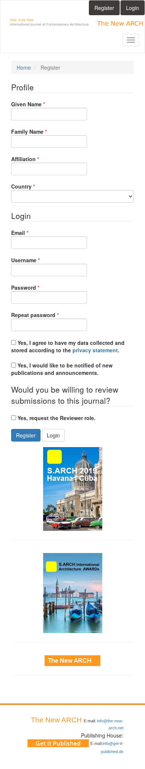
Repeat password (46, 315)
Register (104, 7)
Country (34, 186)
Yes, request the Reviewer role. (56, 418)
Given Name (39, 104)
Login (132, 7)
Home (24, 67)
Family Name (40, 131)
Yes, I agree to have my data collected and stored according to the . (68, 346)
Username (36, 260)
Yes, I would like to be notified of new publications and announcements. (62, 369)
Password (36, 287)
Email (31, 232)
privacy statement (95, 350)
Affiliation (36, 159)
